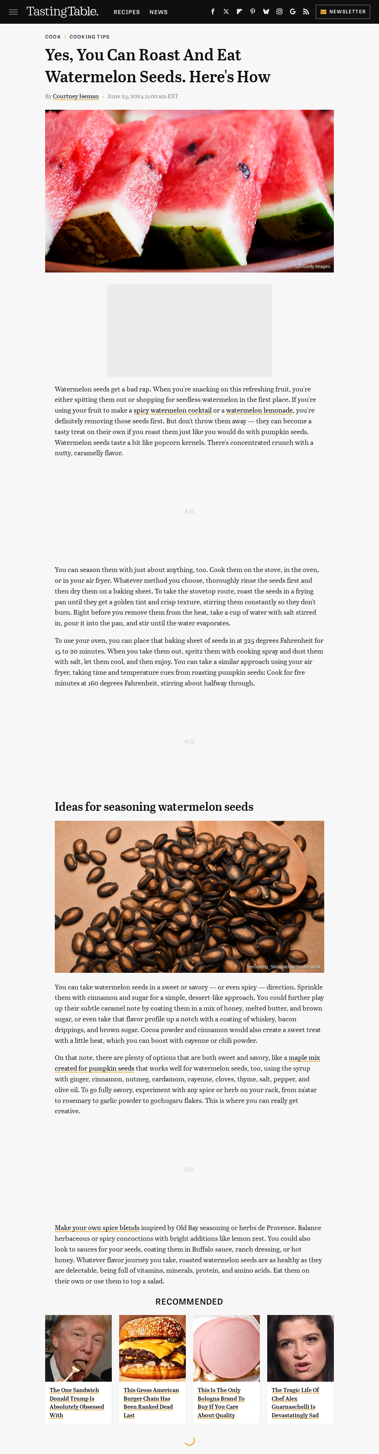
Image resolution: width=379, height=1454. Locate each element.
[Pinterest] (252, 13)
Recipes (127, 11)
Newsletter (347, 11)
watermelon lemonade (259, 409)
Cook (53, 36)
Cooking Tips (90, 36)
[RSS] (306, 13)
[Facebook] (213, 13)
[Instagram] (279, 13)
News (159, 11)
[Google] (292, 13)
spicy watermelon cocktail (173, 409)
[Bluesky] (266, 13)
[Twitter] (226, 13)
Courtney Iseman (76, 96)
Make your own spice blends (97, 1227)
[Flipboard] (239, 13)
